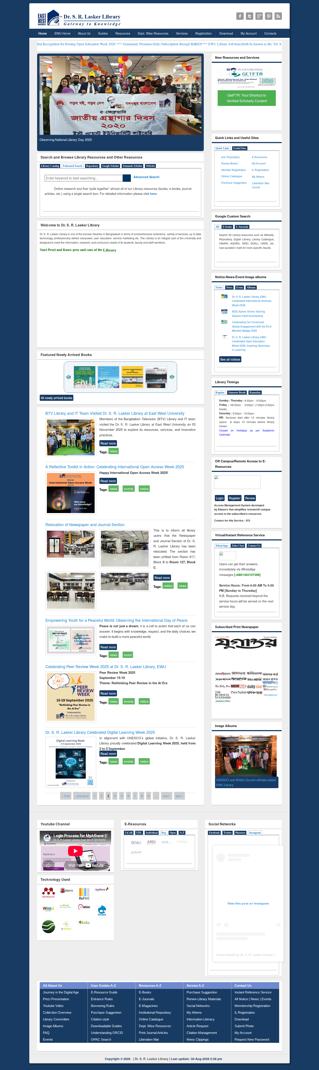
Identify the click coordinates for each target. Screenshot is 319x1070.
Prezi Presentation (56, 999)
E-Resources (259, 157)
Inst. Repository (230, 157)
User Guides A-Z (103, 985)
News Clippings (198, 1039)
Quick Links (222, 148)
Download (226, 33)
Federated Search (72, 165)
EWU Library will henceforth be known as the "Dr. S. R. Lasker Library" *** (222, 44)
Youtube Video (53, 1006)
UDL (139, 832)
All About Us (52, 985)
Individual (152, 832)
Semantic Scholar (132, 165)
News (229, 287)
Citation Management (202, 1033)
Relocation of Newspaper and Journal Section (85, 524)
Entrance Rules (102, 999)
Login (220, 498)
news (113, 451)
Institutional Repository (155, 1012)
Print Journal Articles (153, 1033)
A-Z (182, 832)
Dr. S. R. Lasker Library (151, 1059)
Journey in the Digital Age (61, 992)
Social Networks (198, 1006)
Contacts (270, 33)
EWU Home (62, 33)
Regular (219, 392)
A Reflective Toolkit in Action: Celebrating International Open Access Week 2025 (114, 466)
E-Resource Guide (104, 992)
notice (144, 488)
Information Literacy (201, 1019)
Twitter (228, 832)
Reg (163, 832)
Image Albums (53, 1026)
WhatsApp (221, 545)
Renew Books (229, 163)
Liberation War (149, 1039)
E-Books (145, 992)
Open (173, 832)
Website (150, 165)
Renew (250, 498)
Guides (103, 33)
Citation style (100, 1019)
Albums (251, 287)
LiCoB (128, 832)
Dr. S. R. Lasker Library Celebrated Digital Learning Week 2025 (100, 732)
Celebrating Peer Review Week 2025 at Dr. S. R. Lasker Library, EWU (105, 666)
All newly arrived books (56, 398)
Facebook (214, 832)
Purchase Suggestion (234, 182)
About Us (84, 33)
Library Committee (56, 1019)
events (128, 488)
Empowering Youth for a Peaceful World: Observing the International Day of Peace (116, 620)
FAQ (46, 1033)
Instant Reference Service (253, 992)
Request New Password (252, 1039)
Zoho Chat (238, 545)
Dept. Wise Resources (153, 33)
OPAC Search (101, 1039)
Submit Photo (244, 1026)
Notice (218, 287)
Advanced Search (145, 177)
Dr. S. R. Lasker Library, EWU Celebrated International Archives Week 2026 (251, 301)
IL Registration (260, 170)
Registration (203, 33)
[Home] (80, 26)
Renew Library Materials (204, 999)
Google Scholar (110, 165)
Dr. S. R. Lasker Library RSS (278, 16)
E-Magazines (148, 1006)
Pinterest (240, 832)
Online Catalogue (231, 176)
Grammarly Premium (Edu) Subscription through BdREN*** (125, 44)
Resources (122, 33)
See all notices (230, 359)
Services (182, 33)
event (128, 654)
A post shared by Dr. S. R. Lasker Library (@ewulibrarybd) (256, 954)
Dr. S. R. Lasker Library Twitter (249, 16)
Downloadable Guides (106, 1026)
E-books (227, 226)
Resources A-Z (150, 985)
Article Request (197, 1026)
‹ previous (82, 796)
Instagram (255, 832)
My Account (249, 33)
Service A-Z (195, 985)
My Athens (258, 176)
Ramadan (255, 392)
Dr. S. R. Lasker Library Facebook (240, 16)
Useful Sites (239, 148)
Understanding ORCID (107, 1033)
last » (179, 796)
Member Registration (233, 170)
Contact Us (254, 545)
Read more (108, 443)
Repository (92, 165)
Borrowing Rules (102, 1006)
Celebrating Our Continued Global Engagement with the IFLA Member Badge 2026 (251, 326)
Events (48, 1039)
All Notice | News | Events (253, 999)
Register (234, 498)
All (217, 226)
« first (66, 796)
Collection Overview (57, 1012)
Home (42, 33)
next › (167, 796)
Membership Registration (252, 1006)
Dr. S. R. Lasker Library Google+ (259, 16)
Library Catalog (50, 165)
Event (239, 287)
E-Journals (242, 226)
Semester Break (237, 392)
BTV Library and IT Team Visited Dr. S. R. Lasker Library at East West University (114, 413)
